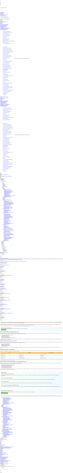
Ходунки (13, 258)
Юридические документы (3, 452)
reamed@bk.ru (2, 253)
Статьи (1, 451)
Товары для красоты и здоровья (13, 259)
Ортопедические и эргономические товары (9, 230)
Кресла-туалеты (10, 258)
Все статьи (1, 446)
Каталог (4, 188)
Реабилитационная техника (36, 258)
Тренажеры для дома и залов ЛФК (8, 233)
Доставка (1, 450)
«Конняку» (14, 360)
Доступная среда (53, 258)
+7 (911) (2, 19)
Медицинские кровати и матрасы (8, 206)
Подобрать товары (4, 329)
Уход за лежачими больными (7, 220)
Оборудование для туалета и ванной (21, 258)
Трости (16, 258)
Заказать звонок (2, 180)
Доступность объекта (2, 12)
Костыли (15, 258)
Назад (5, 189)
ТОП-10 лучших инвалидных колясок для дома (5, 447)
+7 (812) (6, 19)
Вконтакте (3, 254)
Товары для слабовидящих (20, 259)
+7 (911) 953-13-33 (2, 179)
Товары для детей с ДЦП (42, 258)
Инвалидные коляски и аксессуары (8, 190)
